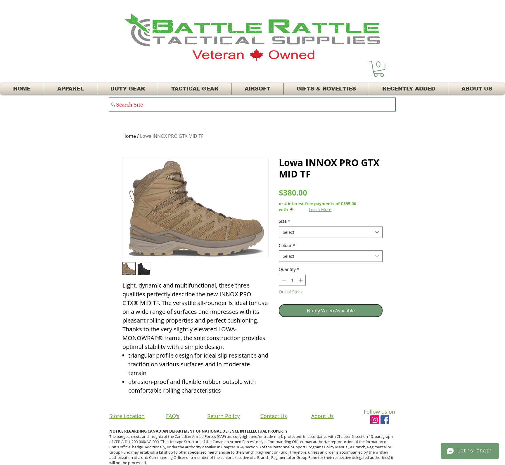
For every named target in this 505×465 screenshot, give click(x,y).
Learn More (320, 209)
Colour (287, 245)
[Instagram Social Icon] (374, 419)
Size (284, 221)
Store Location (127, 415)
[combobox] (331, 232)
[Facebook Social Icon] (385, 419)
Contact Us (273, 415)
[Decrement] (283, 280)
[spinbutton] (292, 280)
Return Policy (223, 415)
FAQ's (172, 415)
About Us (322, 415)
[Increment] (301, 280)
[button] (378, 69)
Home (129, 136)
